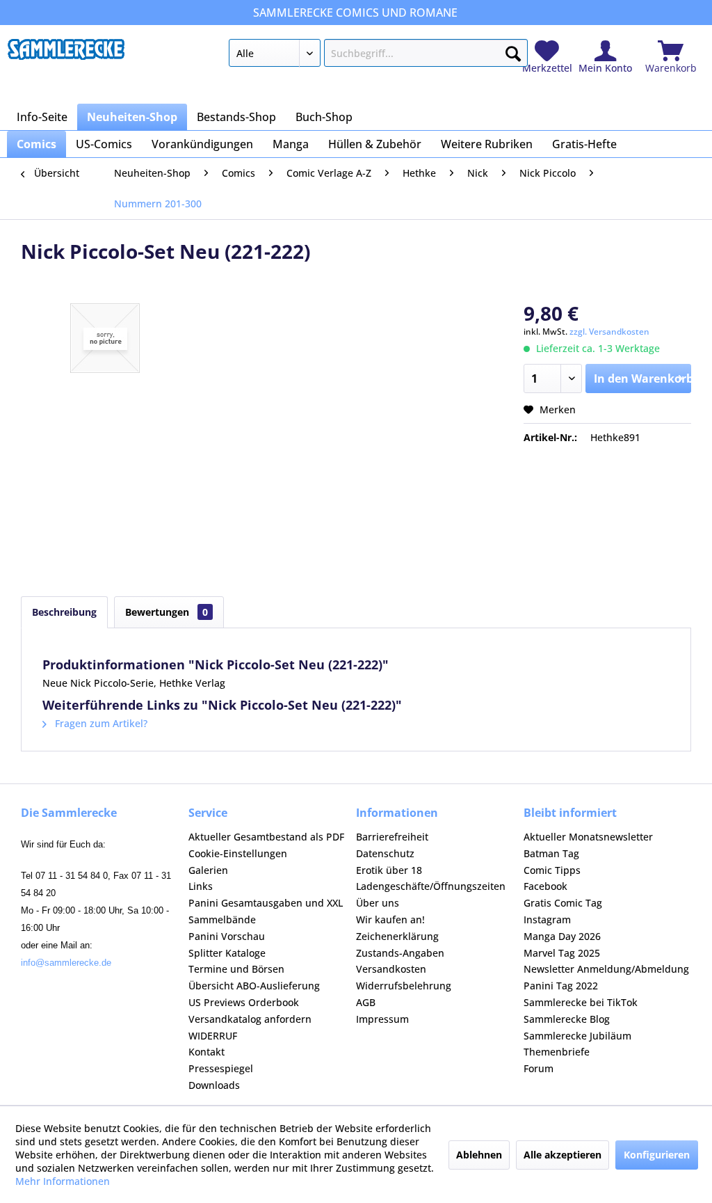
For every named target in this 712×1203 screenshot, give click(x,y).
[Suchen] (513, 51)
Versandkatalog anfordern (250, 1019)
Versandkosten (391, 968)
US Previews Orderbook (243, 1002)
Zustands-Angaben (400, 952)
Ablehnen (479, 1154)
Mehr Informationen (62, 1181)
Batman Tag (551, 853)
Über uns (377, 902)
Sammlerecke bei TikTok (581, 1002)
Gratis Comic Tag (563, 902)
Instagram (547, 919)
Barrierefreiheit (392, 836)
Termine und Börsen (236, 968)
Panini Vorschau (226, 936)
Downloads (214, 1085)
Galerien (208, 870)
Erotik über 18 (389, 870)
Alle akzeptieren (562, 1154)
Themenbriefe (557, 1051)
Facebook (545, 886)
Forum (538, 1068)
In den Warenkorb (642, 378)
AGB (365, 1002)
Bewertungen (166, 612)
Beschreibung (64, 612)
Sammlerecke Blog (567, 1019)
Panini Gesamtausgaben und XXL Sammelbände (265, 911)
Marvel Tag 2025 (562, 952)
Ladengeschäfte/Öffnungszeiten (430, 886)
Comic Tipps (552, 870)
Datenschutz (385, 853)
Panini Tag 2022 (561, 985)
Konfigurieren (657, 1154)
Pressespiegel (220, 1068)
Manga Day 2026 (562, 936)
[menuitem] (378, 55)
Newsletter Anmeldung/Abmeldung (606, 968)
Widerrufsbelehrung (403, 985)
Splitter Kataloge (227, 952)
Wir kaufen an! (390, 919)
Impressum (382, 1019)
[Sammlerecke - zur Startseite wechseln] (66, 56)
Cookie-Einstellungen (237, 853)
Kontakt (206, 1051)
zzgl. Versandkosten (609, 331)
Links (200, 886)
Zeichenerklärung (397, 936)
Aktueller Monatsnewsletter (588, 836)
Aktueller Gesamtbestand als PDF (266, 836)
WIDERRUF (212, 1035)
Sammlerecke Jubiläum (577, 1035)
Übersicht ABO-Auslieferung (254, 985)
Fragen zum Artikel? (99, 723)
